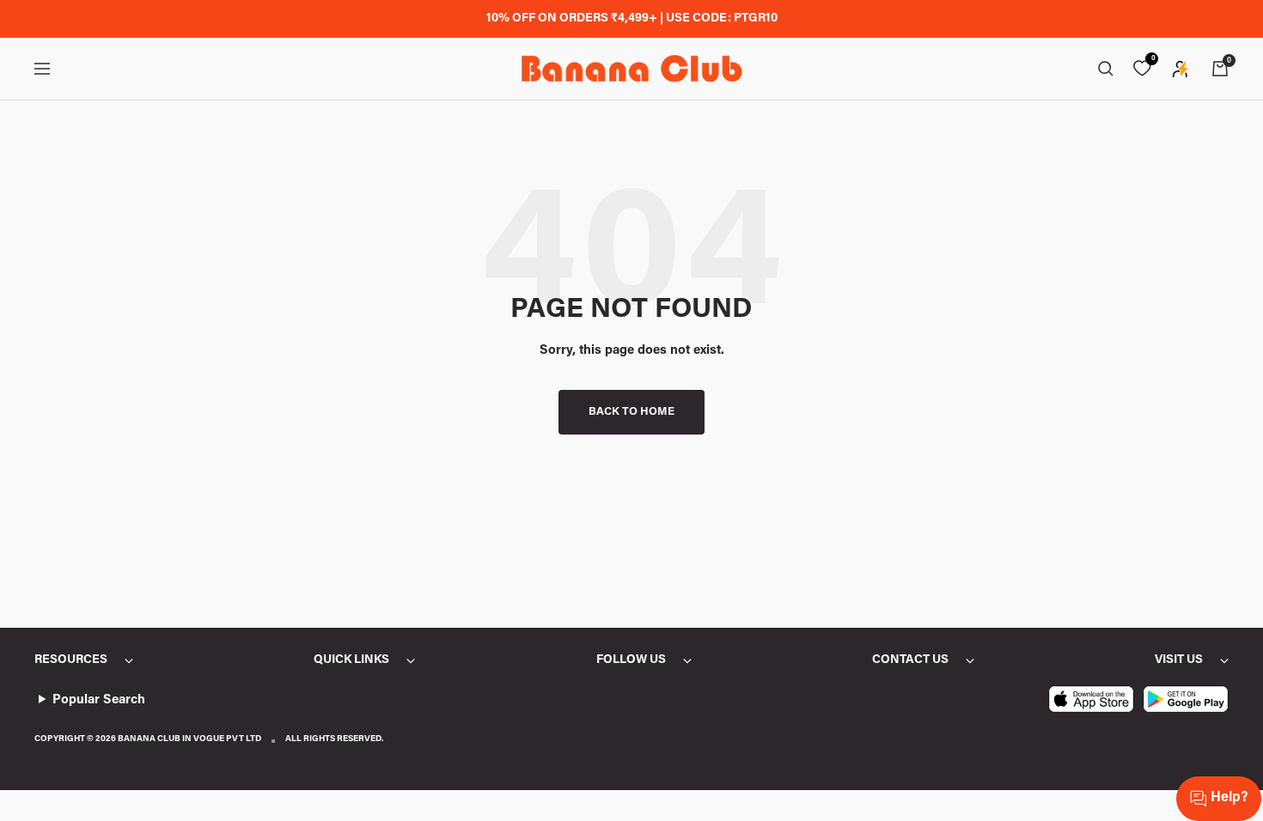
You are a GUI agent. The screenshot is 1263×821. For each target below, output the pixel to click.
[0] (1142, 68)
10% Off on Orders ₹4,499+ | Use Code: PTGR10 (632, 19)
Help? (1229, 798)
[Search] (1106, 68)
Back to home (631, 411)
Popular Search (98, 700)
